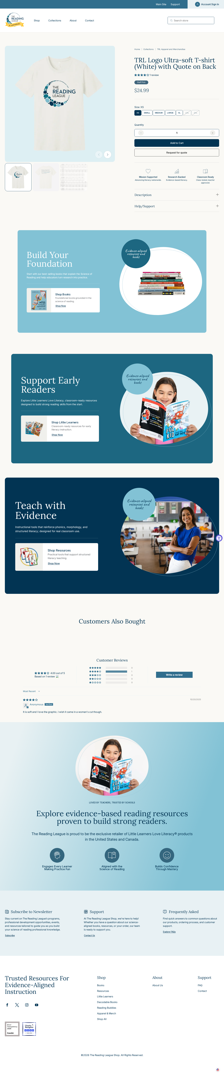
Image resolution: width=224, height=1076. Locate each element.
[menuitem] (37, 20)
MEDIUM (160, 114)
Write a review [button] (174, 674)
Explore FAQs (169, 932)
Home (137, 49)
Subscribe (10, 935)
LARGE (171, 114)
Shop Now (60, 306)
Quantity (139, 124)
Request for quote (176, 152)
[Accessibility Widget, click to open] (219, 538)
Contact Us (89, 935)
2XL (188, 114)
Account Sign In (210, 4)
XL (180, 114)
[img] (30, 699)
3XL (196, 114)
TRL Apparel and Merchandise (171, 49)
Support (175, 4)
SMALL (148, 114)
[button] (142, 75)
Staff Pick (141, 82)
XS (139, 114)
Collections (148, 49)
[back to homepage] (14, 20)
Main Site (161, 4)
